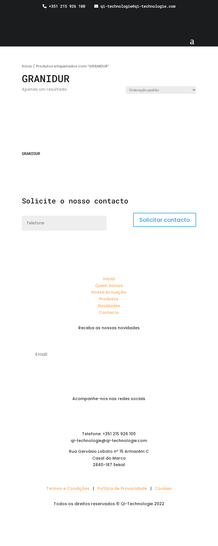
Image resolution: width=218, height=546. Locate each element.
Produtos (108, 299)
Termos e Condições (67, 488)
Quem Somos (109, 285)
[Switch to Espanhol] (210, 14)
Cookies (163, 488)
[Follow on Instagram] (120, 415)
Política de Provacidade (122, 488)
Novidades (109, 306)
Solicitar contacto (164, 220)
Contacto (109, 312)
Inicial (109, 279)
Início (27, 66)
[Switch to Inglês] (199, 14)
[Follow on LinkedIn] (97, 415)
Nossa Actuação (108, 292)
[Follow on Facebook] (109, 415)
